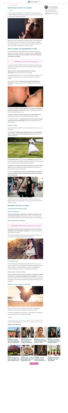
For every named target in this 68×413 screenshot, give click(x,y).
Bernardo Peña (55, 7)
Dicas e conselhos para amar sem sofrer (29, 61)
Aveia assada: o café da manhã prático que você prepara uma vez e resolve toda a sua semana (27, 359)
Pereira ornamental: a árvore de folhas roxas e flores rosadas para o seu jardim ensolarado (14, 359)
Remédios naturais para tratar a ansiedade (31, 225)
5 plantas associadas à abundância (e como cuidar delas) (54, 359)
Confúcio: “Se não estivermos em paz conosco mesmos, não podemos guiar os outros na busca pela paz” (40, 359)
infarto (37, 263)
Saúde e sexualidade (13, 5)
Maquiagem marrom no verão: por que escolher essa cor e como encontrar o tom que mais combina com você (40, 341)
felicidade (20, 77)
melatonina (38, 127)
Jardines (9, 356)
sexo (23, 112)
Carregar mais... (34, 363)
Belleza (35, 338)
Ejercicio (9, 338)
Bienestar (49, 338)
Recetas (22, 356)
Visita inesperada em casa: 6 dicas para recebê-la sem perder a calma (27, 341)
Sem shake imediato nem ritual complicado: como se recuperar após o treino (14, 341)
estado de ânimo (23, 159)
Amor (9, 5)
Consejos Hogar (24, 338)
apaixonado (13, 308)
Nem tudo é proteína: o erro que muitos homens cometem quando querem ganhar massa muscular (54, 341)
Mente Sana (36, 356)
